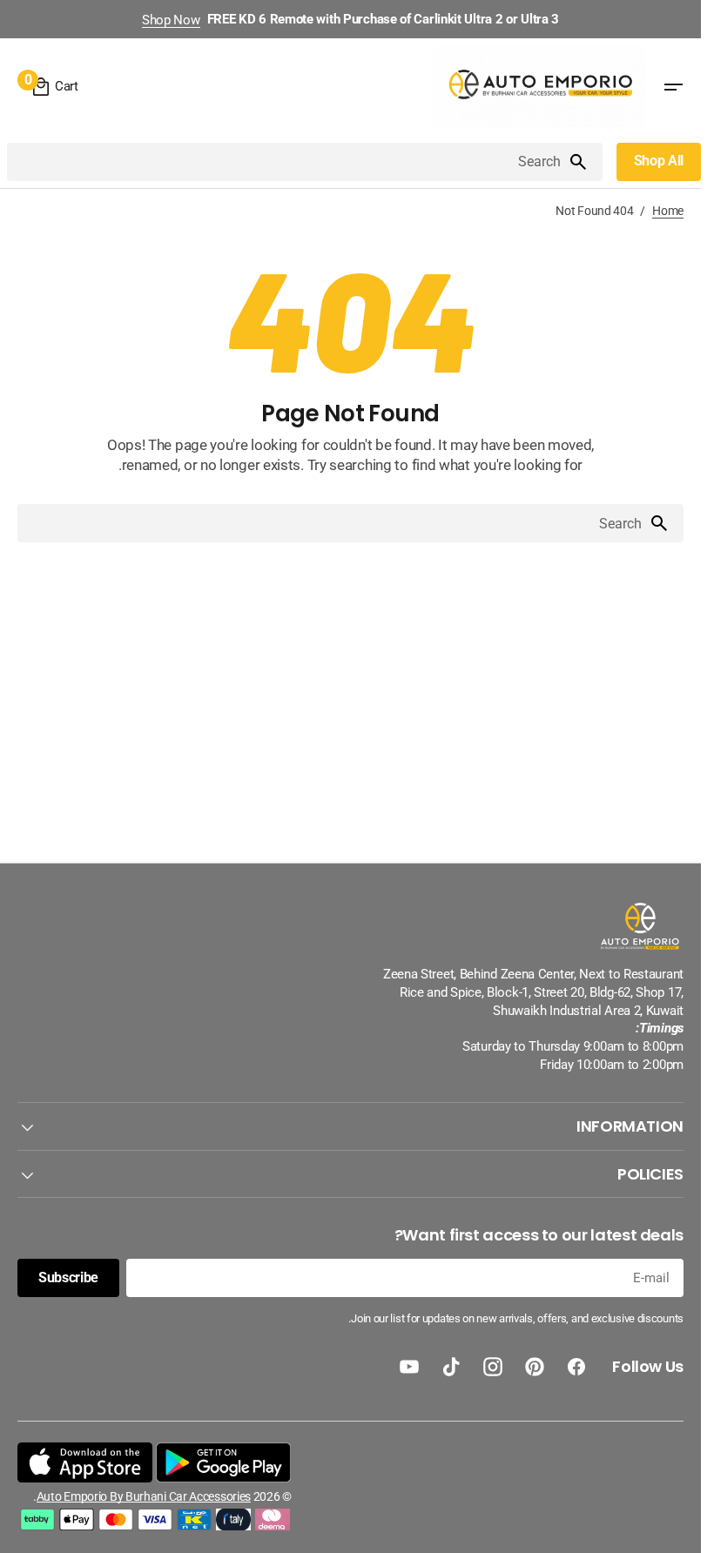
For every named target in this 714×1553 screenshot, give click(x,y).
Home (668, 211)
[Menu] (673, 87)
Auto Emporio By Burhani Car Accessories (144, 1496)
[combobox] (287, 162)
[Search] (585, 162)
